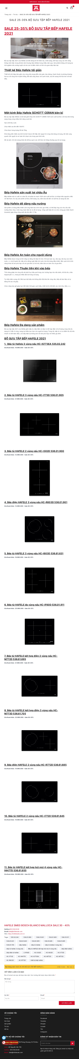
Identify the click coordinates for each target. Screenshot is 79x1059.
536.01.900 (27, 937)
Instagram (43, 1032)
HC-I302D (37, 952)
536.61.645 (23, 941)
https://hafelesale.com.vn (16, 934)
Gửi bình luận (67, 1003)
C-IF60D (26, 952)
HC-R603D (10, 960)
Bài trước (62, 967)
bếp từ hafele (35, 945)
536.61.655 (36, 941)
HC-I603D (49, 952)
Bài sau (69, 967)
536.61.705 (10, 945)
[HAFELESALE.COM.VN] (36, 8)
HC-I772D (61, 952)
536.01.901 (40, 937)
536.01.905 (53, 937)
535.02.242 (15, 937)
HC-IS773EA (35, 956)
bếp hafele (22, 945)
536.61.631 (10, 941)
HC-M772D (47, 956)
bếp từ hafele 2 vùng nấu (53, 945)
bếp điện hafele (67, 949)
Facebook (43, 1018)
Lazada (42, 1026)
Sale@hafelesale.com (15, 931)
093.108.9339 (14, 929)
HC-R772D (22, 960)
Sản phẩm (7, 1024)
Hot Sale (7, 1021)
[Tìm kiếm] (67, 8)
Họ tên (6, 995)
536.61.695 (61, 941)
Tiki (41, 1029)
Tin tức (6, 1026)
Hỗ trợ (6, 1029)
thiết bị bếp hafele (37, 960)
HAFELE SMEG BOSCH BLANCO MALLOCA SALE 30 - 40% (37, 925)
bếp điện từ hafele (13, 952)
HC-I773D (10, 956)
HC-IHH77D (22, 956)
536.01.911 (65, 937)
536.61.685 (48, 941)
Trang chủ (7, 1018)
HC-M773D (59, 956)
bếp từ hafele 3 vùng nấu (15, 949)
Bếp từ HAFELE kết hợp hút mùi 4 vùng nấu (42, 949)
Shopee (42, 1024)
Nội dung (7, 979)
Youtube (43, 1021)
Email (42, 995)
